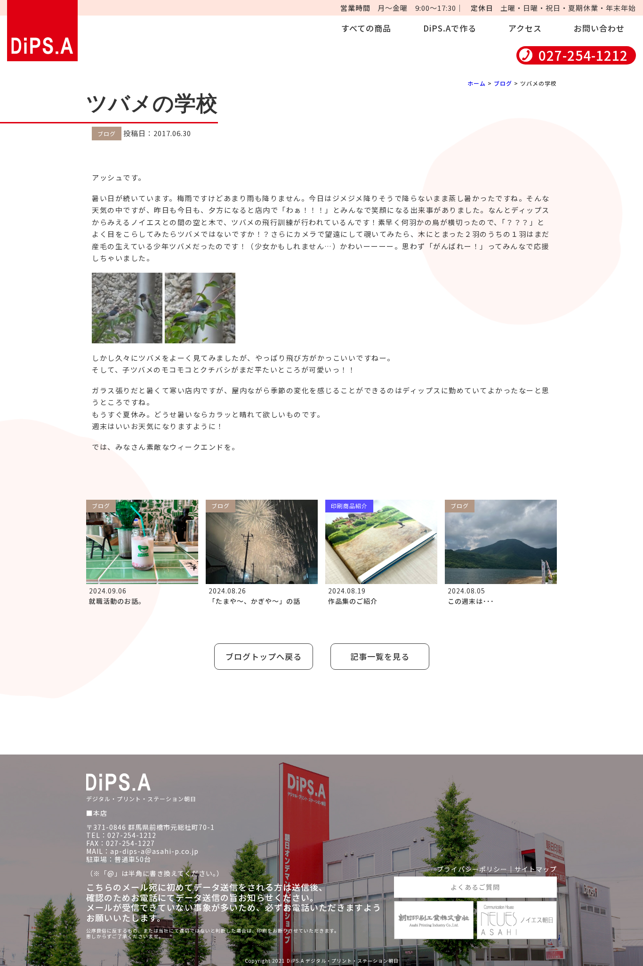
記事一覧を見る (380, 656)
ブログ (503, 83)
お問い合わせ (599, 28)
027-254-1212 (583, 55)
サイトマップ (535, 869)
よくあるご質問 (475, 887)
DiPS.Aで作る (449, 28)
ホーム (476, 83)
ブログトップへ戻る (263, 656)
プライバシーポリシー (472, 869)
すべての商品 (366, 28)
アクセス (525, 28)
